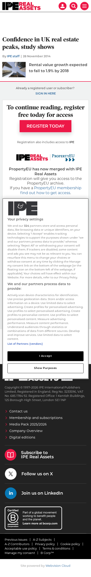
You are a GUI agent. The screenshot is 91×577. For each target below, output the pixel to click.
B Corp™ (47, 553)
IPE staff (13, 56)
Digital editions (22, 437)
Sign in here (45, 93)
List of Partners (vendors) (25, 343)
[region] (45, 288)
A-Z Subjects (42, 539)
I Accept (45, 356)
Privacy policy (45, 544)
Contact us (18, 411)
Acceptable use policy (21, 548)
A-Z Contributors (17, 544)
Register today (45, 126)
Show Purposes (45, 368)
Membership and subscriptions (36, 418)
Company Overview (26, 431)
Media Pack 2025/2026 (28, 424)
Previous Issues (16, 539)
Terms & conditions (56, 548)
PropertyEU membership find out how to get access (50, 190)
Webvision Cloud (58, 565)
